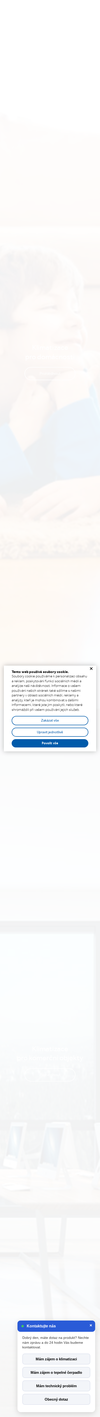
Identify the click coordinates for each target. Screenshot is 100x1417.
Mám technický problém (56, 1386)
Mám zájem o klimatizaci (56, 1359)
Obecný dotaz (56, 1399)
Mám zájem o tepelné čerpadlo (56, 1372)
